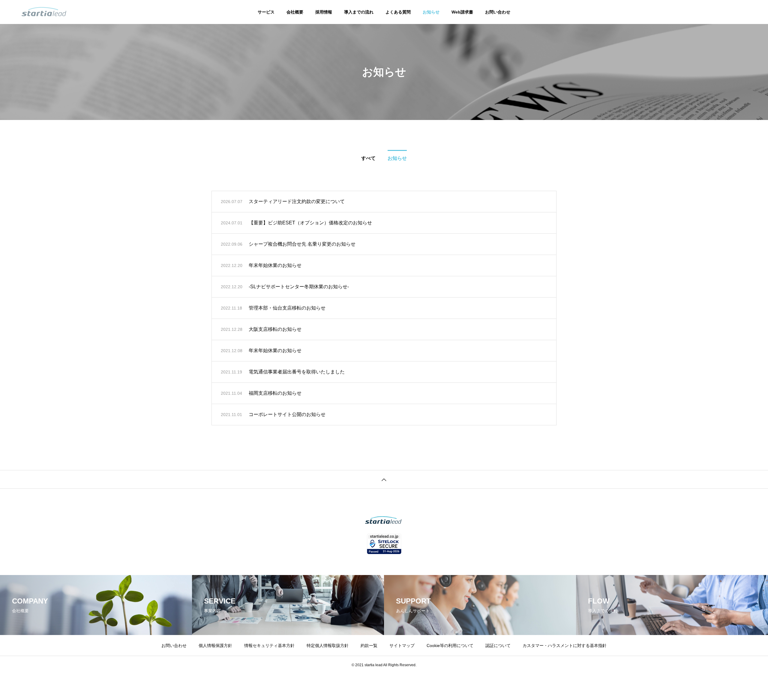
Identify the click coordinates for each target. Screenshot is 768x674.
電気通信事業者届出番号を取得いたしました (297, 371)
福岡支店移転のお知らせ (275, 393)
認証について (498, 645)
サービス (266, 12)
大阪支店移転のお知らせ (275, 329)
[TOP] (384, 479)
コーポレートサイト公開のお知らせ (287, 414)
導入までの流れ (359, 12)
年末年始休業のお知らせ (275, 265)
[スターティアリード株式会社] (44, 12)
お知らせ (431, 12)
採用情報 (323, 12)
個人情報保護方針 (215, 645)
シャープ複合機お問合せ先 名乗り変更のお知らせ (302, 244)
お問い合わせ (497, 12)
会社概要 (294, 12)
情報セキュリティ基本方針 (269, 645)
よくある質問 (398, 12)
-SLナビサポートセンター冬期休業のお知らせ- (301, 286)
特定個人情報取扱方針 (328, 645)
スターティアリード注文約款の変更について (297, 201)
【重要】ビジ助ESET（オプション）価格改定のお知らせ (310, 222)
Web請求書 (462, 12)
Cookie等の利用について (450, 645)
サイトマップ (402, 645)
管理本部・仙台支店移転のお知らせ (287, 307)
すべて (368, 158)
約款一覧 (369, 645)
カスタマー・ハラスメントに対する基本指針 (565, 645)
